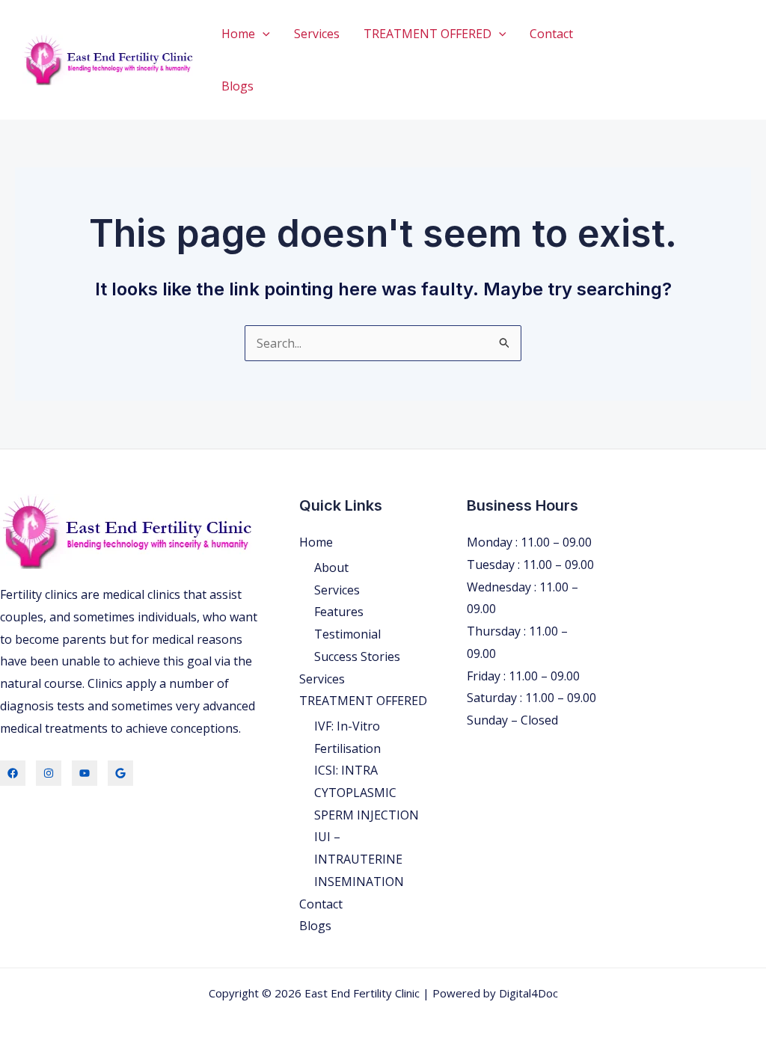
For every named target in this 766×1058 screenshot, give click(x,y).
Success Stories (357, 656)
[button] (262, 33)
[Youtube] (84, 773)
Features (339, 611)
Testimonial (347, 634)
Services (317, 33)
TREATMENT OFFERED (427, 33)
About (331, 567)
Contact (551, 33)
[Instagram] (48, 773)
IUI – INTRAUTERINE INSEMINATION (359, 858)
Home (238, 33)
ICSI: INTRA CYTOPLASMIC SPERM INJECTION (366, 792)
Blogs (237, 86)
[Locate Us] (120, 773)
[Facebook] (12, 773)
